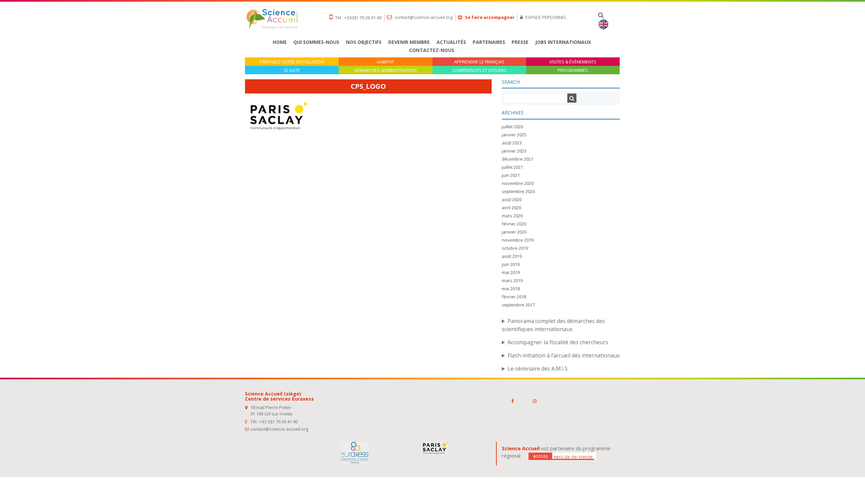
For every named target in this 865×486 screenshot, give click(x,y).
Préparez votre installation (292, 61)
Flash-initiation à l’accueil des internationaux (564, 355)
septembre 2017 (518, 305)
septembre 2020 (518, 191)
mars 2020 (512, 216)
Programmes (573, 70)
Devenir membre (409, 42)
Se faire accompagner (489, 17)
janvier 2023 (514, 151)
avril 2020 (511, 208)
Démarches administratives (385, 70)
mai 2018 (511, 289)
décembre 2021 (517, 159)
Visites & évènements (572, 61)
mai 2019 (511, 272)
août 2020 (512, 199)
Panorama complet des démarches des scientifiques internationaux (553, 325)
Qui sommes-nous (316, 42)
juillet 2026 (512, 127)
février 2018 (514, 297)
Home (280, 42)
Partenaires (489, 42)
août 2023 (512, 143)
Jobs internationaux (563, 42)
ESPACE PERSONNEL (545, 17)
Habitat (385, 61)
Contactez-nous (431, 50)
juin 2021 (511, 175)
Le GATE (292, 70)
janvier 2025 (514, 135)
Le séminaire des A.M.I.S (538, 368)
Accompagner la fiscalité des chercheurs (558, 342)
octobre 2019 (515, 248)
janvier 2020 (514, 232)
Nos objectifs (363, 42)
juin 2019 (511, 264)
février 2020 (514, 224)
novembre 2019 (518, 240)
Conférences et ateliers (479, 70)
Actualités (451, 42)
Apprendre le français (479, 61)
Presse (520, 42)
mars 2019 (512, 280)
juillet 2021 (512, 167)
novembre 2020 (518, 183)
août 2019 (512, 256)
